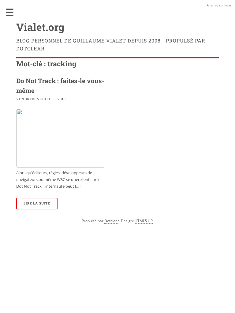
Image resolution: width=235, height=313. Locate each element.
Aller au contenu (219, 5)
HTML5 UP (144, 220)
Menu (10, 12)
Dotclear (111, 220)
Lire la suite (37, 203)
